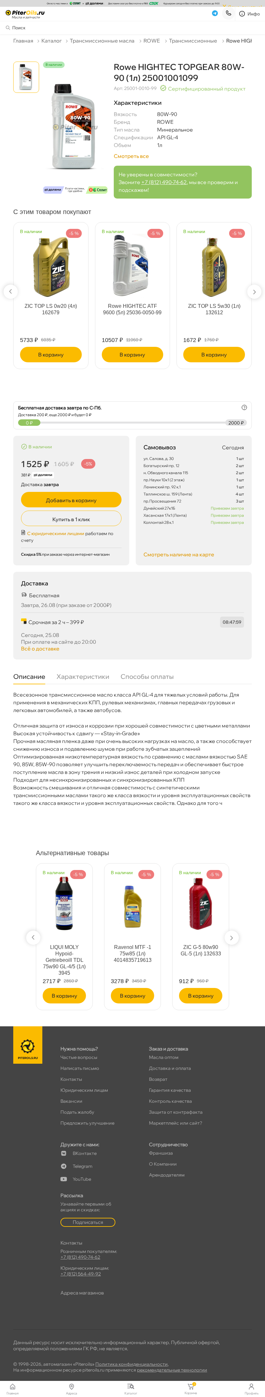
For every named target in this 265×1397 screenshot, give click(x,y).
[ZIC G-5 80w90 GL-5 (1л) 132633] (200, 901)
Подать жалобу (77, 1112)
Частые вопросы (78, 1057)
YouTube (82, 1179)
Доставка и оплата (170, 1068)
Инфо (254, 13)
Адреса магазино (82, 1293)
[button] (11, 292)
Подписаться (88, 1222)
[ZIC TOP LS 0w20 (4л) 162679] (50, 263)
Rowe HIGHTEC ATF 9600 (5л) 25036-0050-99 (132, 309)
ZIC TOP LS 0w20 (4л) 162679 (51, 309)
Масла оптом (163, 1057)
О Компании (163, 1164)
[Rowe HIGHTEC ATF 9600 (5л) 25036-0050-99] (132, 263)
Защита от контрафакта (176, 1112)
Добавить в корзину (71, 500)
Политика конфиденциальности (131, 1364)
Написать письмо (79, 1068)
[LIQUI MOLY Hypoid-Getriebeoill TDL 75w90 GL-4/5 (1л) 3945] (64, 901)
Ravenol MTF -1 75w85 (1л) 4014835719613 (133, 953)
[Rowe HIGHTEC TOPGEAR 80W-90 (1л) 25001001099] (75, 134)
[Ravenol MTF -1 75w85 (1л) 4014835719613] (132, 901)
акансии (71, 1101)
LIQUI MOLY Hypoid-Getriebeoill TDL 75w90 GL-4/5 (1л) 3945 (64, 960)
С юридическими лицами (55, 533)
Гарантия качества (170, 1090)
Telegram (82, 1166)
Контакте (85, 1153)
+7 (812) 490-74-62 (164, 182)
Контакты (71, 1079)
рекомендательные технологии (172, 1370)
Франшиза (161, 1153)
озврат (158, 1079)
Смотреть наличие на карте (178, 554)
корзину (51, 354)
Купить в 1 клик (71, 519)
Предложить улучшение (87, 1123)
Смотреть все (131, 156)
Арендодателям (167, 1175)
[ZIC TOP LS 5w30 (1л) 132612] (214, 263)
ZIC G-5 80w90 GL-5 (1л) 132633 (201, 950)
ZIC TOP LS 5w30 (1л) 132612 (214, 309)
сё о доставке (40, 648)
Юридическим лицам (84, 1090)
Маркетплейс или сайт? (175, 1123)
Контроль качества (170, 1101)
